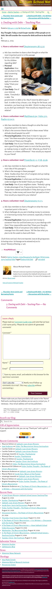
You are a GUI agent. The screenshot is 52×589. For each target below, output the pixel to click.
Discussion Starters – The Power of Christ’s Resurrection (23, 513)
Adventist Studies (8, 544)
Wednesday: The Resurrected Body (15, 530)
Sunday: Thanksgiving (27, 454)
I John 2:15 (42, 116)
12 (44, 46)
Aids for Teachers (13, 12)
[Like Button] (18, 252)
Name (5, 363)
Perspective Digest (9, 565)
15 (13, 119)
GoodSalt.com (11, 582)
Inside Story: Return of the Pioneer (28, 474)
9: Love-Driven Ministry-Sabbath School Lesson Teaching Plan (25, 495)
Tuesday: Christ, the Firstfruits (26, 461)
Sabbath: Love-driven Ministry (28, 444)
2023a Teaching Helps (8, 259)
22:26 (45, 160)
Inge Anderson (7, 446)
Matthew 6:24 (30, 116)
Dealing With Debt (27, 259)
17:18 (40, 160)
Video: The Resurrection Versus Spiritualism (32, 446)
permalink (41, 259)
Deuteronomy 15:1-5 (33, 201)
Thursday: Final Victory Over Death (15, 518)
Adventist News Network (11, 553)
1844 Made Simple (9, 560)
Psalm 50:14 (6, 119)
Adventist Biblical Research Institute (15, 562)
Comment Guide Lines (23, 322)
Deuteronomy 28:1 (32, 46)
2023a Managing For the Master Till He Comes (34, 257)
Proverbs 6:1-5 (30, 160)
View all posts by (13, 283)
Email (5, 369)
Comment (6, 333)
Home (4, 12)
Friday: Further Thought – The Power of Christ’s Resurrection (24, 508)
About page (11, 278)
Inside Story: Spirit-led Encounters (15, 505)
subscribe (31, 385)
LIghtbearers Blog (8, 547)
